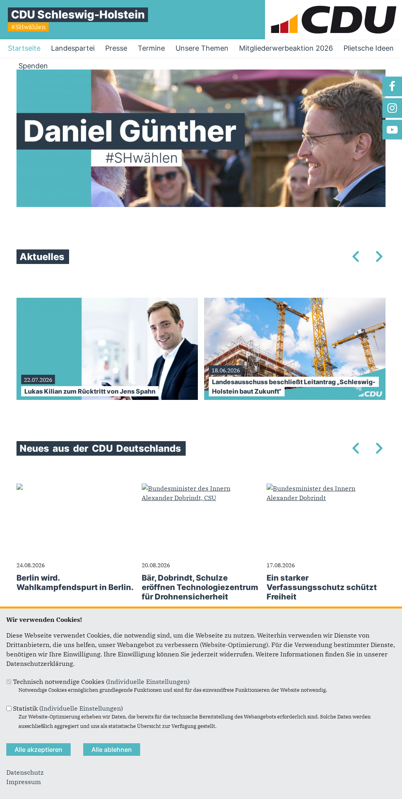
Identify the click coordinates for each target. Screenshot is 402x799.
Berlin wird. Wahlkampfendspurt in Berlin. (74, 582)
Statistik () (68, 708)
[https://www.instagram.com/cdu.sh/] (392, 108)
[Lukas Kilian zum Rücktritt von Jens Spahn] (107, 302)
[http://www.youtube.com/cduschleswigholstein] (392, 129)
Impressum (23, 782)
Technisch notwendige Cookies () (101, 681)
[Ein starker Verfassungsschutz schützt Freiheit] (326, 488)
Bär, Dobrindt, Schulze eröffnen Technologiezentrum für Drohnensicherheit (200, 587)
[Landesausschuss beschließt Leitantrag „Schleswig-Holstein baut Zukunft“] (295, 302)
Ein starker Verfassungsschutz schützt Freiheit (322, 587)
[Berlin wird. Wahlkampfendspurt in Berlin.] (19, 488)
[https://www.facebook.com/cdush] (392, 86)
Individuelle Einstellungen (148, 681)
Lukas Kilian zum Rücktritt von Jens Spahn (89, 391)
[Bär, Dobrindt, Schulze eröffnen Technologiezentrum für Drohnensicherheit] (201, 488)
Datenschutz (25, 772)
